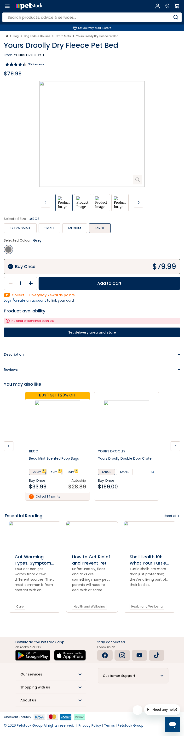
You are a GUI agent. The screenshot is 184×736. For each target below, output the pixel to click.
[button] (92, 354)
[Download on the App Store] (70, 655)
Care (19, 606)
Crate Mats (63, 36)
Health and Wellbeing (89, 606)
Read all (170, 516)
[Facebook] (105, 655)
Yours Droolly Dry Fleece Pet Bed (97, 36)
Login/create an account (25, 300)
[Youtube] (139, 655)
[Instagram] (122, 655)
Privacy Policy (90, 725)
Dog (16, 36)
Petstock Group (131, 725)
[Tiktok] (156, 655)
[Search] (175, 17)
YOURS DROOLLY (27, 55)
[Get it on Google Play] (32, 655)
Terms (109, 725)
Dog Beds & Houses (37, 36)
